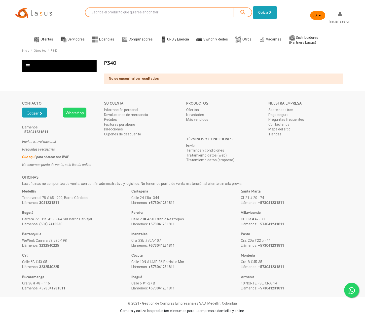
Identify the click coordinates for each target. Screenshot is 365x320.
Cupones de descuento (122, 134)
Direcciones (113, 129)
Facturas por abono (119, 124)
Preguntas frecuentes (286, 119)
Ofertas (192, 110)
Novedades (195, 115)
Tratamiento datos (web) (206, 155)
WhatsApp (75, 113)
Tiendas (275, 134)
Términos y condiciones (205, 150)
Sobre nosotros (280, 110)
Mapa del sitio (279, 129)
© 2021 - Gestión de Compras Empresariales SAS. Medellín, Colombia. (183, 303)
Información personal (121, 110)
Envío (190, 146)
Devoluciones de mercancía (126, 115)
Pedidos (110, 119)
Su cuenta (113, 103)
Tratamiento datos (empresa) (210, 160)
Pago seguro (278, 115)
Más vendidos (197, 119)
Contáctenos (279, 124)
